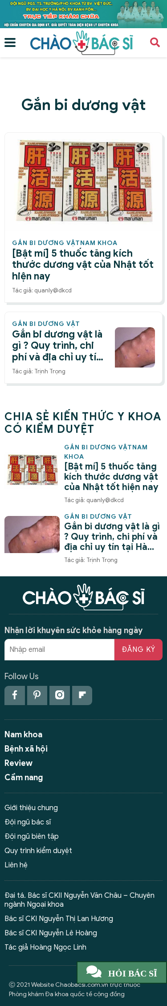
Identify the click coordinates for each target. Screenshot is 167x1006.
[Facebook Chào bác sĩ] (14, 695)
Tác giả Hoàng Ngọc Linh (45, 947)
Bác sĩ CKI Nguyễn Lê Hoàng (50, 933)
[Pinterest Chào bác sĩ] (37, 695)
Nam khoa (23, 735)
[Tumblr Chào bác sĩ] (82, 695)
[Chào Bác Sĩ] (83, 13)
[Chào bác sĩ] (81, 42)
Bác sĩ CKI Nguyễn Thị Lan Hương (58, 918)
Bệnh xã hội (26, 749)
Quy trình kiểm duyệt (38, 850)
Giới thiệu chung (31, 807)
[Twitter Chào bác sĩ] (59, 695)
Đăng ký (138, 649)
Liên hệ (16, 865)
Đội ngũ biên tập (31, 836)
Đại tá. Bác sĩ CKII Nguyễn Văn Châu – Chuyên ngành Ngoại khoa (79, 900)
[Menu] (10, 42)
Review (18, 763)
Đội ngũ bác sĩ (27, 822)
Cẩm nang (23, 777)
